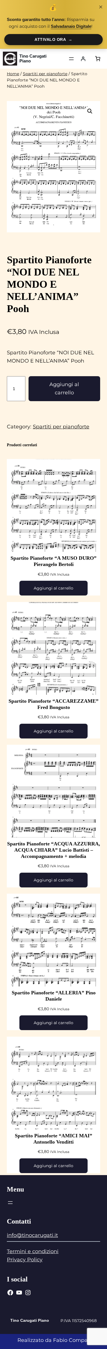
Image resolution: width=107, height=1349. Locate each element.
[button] (90, 111)
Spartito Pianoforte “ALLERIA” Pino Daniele (54, 996)
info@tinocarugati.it (32, 1235)
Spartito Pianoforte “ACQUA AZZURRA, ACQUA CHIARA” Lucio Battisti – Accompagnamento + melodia (53, 850)
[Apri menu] (71, 58)
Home (13, 73)
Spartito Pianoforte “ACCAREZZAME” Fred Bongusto (53, 704)
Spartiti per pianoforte (45, 73)
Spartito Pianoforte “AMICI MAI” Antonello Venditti (53, 1139)
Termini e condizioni (32, 1251)
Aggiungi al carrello (64, 388)
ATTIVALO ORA (53, 39)
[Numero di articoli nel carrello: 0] (97, 58)
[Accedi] (83, 59)
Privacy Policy (25, 1260)
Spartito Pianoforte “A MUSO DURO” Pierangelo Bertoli (53, 561)
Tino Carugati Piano (33, 58)
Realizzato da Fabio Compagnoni (59, 1340)
